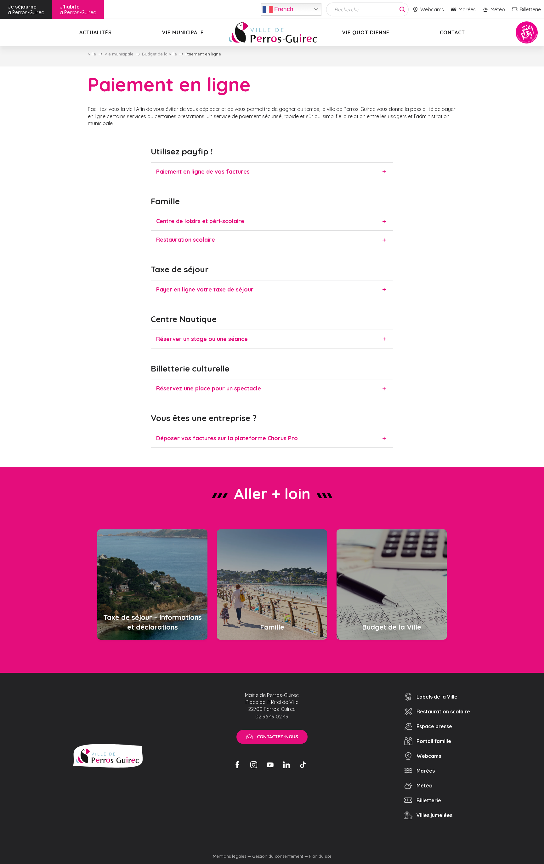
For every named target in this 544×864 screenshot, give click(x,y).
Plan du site (320, 856)
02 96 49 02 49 (271, 716)
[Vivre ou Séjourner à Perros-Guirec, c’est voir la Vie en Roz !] (273, 32)
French (283, 8)
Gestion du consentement (277, 856)
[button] (272, 171)
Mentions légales (229, 856)
